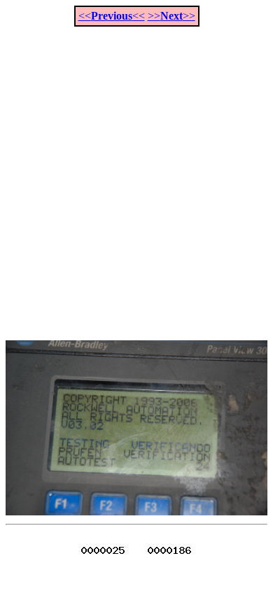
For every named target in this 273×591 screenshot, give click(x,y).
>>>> (171, 16)
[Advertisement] (136, 175)
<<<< (111, 16)
